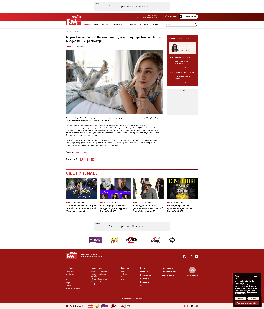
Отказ (253, 298)
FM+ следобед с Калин (99, 279)
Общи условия (169, 271)
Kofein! (123, 271)
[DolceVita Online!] (128, 306)
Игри (142, 268)
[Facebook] (184, 256)
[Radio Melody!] (104, 306)
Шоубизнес (70, 274)
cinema (78, 152)
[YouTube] (196, 256)
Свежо (68, 286)
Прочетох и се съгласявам (247, 303)
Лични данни (168, 275)
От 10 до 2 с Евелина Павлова (98, 275)
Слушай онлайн (189, 16)
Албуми (124, 274)
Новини (76, 32)
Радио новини (71, 271)
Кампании (144, 278)
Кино (68, 47)
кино (85, 152)
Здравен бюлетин (73, 289)
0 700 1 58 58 (192, 306)
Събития (124, 280)
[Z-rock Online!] (114, 306)
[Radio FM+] (90, 306)
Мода (68, 283)
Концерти (125, 277)
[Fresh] (97, 306)
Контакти (167, 268)
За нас (143, 285)
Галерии (125, 268)
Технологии (70, 280)
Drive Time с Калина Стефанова (98, 283)
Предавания (96, 268)
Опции (240, 298)
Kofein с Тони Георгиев (99, 271)
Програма (172, 16)
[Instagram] (190, 256)
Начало (68, 32)
